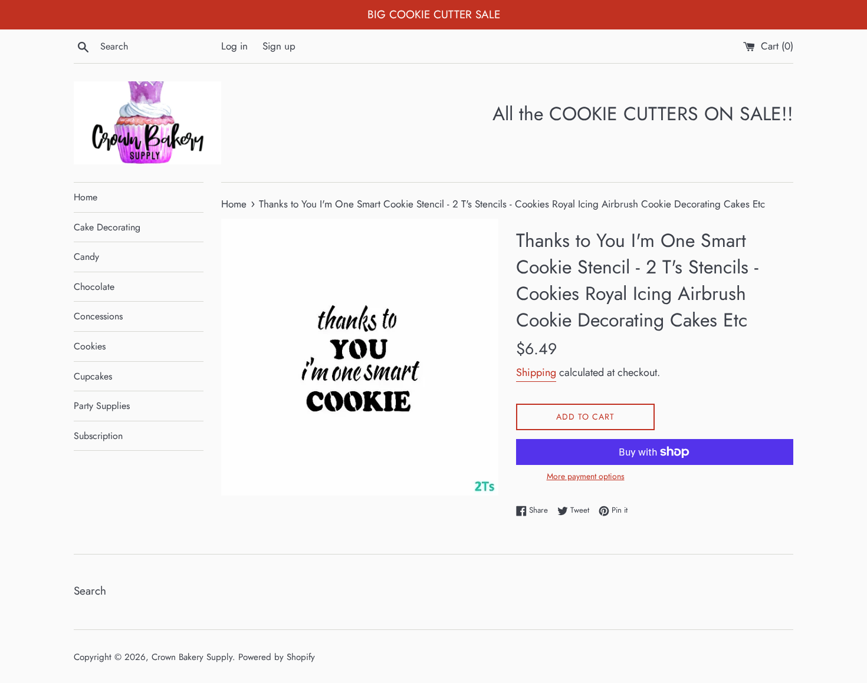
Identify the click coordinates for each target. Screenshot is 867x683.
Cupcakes (93, 376)
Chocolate (94, 286)
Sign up (278, 46)
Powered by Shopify (276, 657)
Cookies (90, 346)
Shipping (536, 372)
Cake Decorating (107, 227)
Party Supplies (102, 406)
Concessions (98, 316)
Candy (86, 256)
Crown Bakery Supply (192, 657)
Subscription (98, 436)
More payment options (586, 476)
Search (90, 591)
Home (85, 197)
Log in (234, 46)
